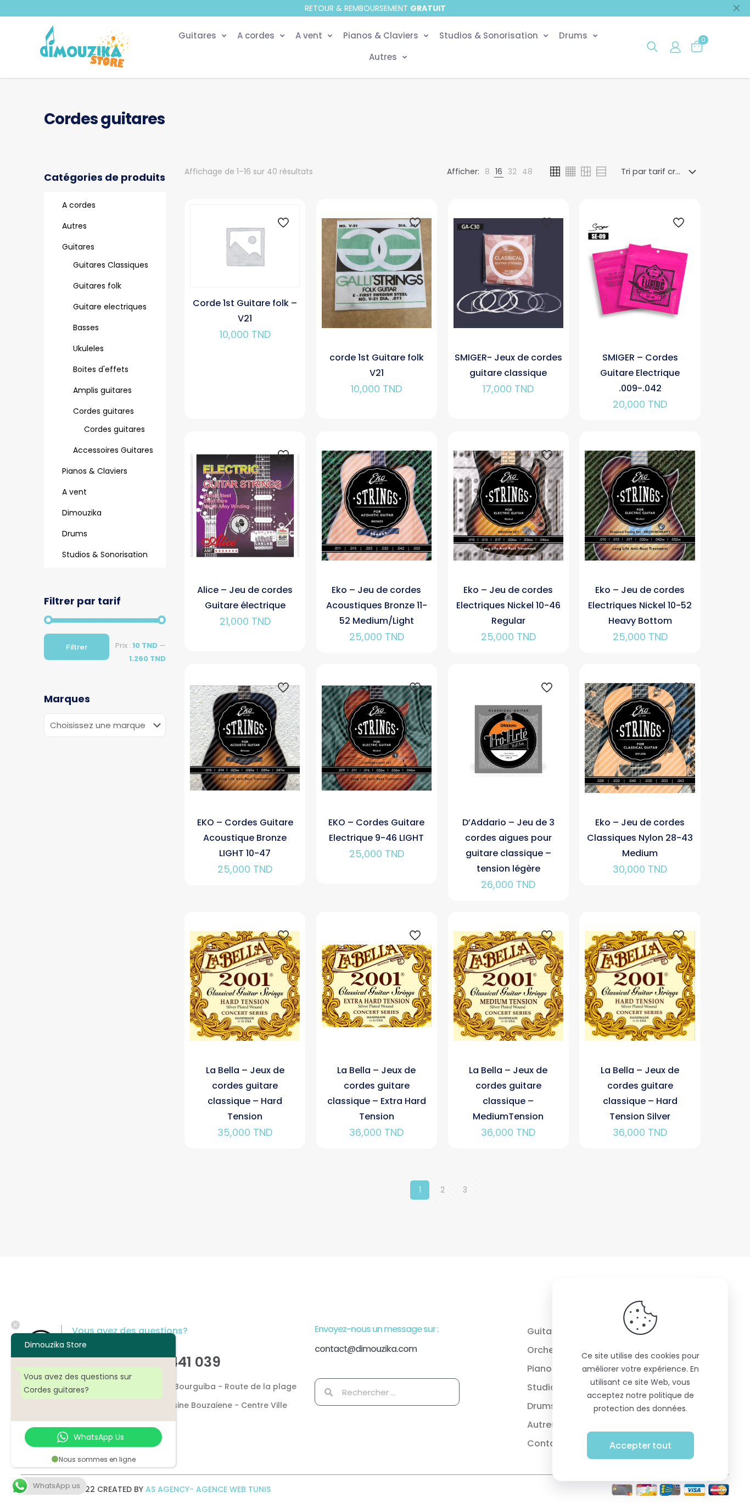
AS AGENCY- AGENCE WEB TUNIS (208, 1489)
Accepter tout (640, 1445)
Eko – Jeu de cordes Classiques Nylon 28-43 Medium (640, 837)
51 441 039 (186, 1362)
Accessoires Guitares (113, 450)
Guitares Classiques (110, 264)
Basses (86, 327)
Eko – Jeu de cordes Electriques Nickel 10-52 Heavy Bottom (640, 605)
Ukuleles (88, 348)
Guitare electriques (110, 306)
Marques (67, 699)
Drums (74, 533)
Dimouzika (82, 512)
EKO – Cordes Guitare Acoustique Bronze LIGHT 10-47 (245, 837)
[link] (487, 171)
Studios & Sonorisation (105, 554)
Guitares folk (97, 285)
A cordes (79, 204)
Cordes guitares (103, 411)
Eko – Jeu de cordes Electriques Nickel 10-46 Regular (508, 605)
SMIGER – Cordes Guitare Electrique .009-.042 (640, 373)
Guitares (78, 246)
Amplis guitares (102, 390)
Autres (74, 225)
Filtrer (76, 646)
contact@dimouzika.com (366, 1349)
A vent (74, 491)
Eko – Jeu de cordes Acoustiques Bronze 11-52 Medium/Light (376, 605)
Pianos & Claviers (94, 470)
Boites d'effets (100, 369)
